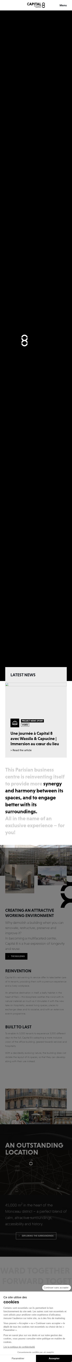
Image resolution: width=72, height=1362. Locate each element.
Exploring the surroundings (37, 1236)
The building (18, 956)
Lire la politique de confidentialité (19, 1347)
